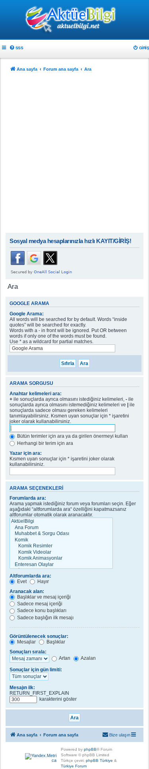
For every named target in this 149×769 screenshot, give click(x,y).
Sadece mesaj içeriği (39, 604)
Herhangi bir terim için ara (44, 443)
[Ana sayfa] (74, 20)
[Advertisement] (74, 154)
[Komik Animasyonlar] (61, 558)
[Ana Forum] (61, 528)
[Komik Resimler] (61, 546)
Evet (21, 581)
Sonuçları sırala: (28, 652)
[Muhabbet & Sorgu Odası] (61, 534)
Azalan (88, 658)
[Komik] (61, 540)
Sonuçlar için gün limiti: (36, 669)
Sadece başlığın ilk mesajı (45, 617)
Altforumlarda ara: (30, 576)
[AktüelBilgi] (61, 521)
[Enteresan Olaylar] (61, 565)
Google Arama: (27, 314)
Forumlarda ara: (28, 498)
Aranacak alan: (27, 591)
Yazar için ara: (26, 453)
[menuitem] (16, 48)
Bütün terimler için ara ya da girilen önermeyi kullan (72, 436)
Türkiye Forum (74, 766)
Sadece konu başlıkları (41, 610)
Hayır (42, 581)
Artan (64, 658)
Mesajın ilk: (22, 687)
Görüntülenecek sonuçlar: (39, 636)
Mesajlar (26, 642)
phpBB (90, 749)
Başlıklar (55, 642)
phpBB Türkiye (99, 760)
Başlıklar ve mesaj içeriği (43, 597)
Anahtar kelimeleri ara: (36, 393)
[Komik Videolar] (61, 552)
